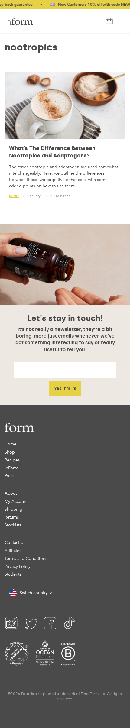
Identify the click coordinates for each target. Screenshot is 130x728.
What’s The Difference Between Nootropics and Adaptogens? (52, 152)
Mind (14, 195)
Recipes (12, 460)
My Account (16, 501)
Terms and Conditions (26, 558)
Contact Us (15, 542)
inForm (11, 468)
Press (9, 475)
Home (10, 444)
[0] (109, 21)
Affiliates (13, 550)
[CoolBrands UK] (17, 661)
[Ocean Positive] (45, 661)
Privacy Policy (18, 566)
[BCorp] (68, 661)
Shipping (13, 509)
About (11, 493)
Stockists (13, 525)
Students (13, 574)
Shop (10, 452)
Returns (12, 517)
